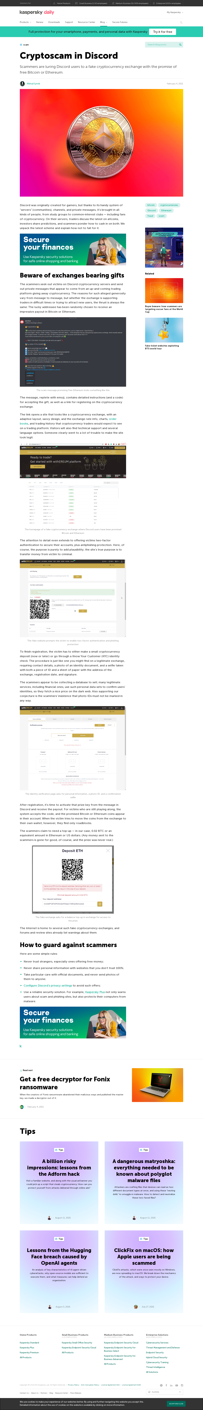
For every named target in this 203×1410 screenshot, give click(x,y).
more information (115, 1405)
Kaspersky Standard (29, 1343)
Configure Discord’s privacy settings (48, 985)
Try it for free (162, 32)
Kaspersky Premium (29, 1352)
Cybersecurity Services (157, 1343)
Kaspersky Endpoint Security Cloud (79, 1347)
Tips (60, 1150)
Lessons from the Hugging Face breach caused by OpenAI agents (59, 1256)
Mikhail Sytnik (33, 83)
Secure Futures (120, 22)
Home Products (63, 3)
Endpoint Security (155, 1352)
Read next (28, 1070)
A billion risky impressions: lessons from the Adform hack (59, 1167)
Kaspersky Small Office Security (77, 1343)
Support (69, 22)
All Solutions (152, 1372)
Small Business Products (75, 1335)
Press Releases (75, 1393)
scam (26, 45)
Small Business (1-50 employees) (93, 3)
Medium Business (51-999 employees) (132, 3)
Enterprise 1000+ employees (168, 3)
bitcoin (151, 205)
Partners (44, 1393)
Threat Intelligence (155, 1367)
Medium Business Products (118, 1335)
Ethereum (166, 210)
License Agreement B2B (131, 1385)
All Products (26, 1357)
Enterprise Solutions (157, 1335)
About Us (34, 1393)
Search (180, 45)
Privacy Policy (73, 1385)
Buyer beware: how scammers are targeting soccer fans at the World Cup (164, 309)
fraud (150, 216)
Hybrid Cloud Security (156, 1357)
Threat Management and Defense (163, 1347)
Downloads (54, 22)
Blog (102, 22)
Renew (39, 22)
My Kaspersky (174, 12)
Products (24, 22)
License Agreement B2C (110, 1385)
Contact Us (24, 1393)
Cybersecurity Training (157, 1362)
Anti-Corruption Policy (90, 1385)
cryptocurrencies (169, 205)
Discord (151, 210)
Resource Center (86, 22)
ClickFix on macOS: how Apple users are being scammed (144, 1256)
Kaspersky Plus (95, 992)
